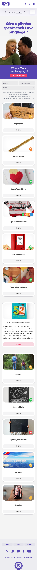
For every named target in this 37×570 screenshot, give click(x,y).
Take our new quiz (18, 75)
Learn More (19, 13)
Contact (29, 544)
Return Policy (28, 557)
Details (18, 130)
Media (18, 544)
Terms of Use (9, 557)
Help (7, 544)
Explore (18, 344)
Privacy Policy (18, 557)
